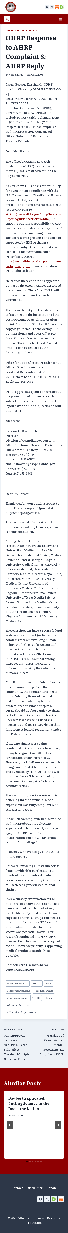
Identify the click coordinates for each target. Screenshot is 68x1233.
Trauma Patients (18, 1005)
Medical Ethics (43, 990)
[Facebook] (47, 7)
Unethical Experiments (21, 30)
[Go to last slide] (10, 1125)
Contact (17, 1188)
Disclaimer (35, 1188)
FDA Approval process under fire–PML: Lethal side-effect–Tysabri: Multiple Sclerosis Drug (16, 1044)
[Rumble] (54, 1199)
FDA (48, 983)
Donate (51, 1188)
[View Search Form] (7, 19)
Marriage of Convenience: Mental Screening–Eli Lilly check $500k (52, 1042)
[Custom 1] (57, 7)
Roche (49, 998)
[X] (52, 7)
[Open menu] (60, 19)
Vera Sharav (16, 74)
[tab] (27, 1161)
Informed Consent (18, 990)
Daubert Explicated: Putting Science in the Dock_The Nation (28, 1103)
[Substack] (61, 1199)
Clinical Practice (17, 983)
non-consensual (17, 998)
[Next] (58, 1125)
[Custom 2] (62, 7)
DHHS (36, 983)
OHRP (36, 998)
